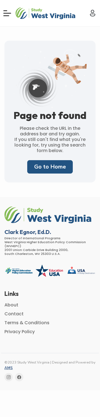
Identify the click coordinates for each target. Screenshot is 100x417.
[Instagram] (8, 377)
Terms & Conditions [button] (26, 323)
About (11, 305)
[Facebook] (19, 377)
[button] (46, 13)
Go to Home (50, 166)
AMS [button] (8, 367)
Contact (14, 314)
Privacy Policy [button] (19, 331)
